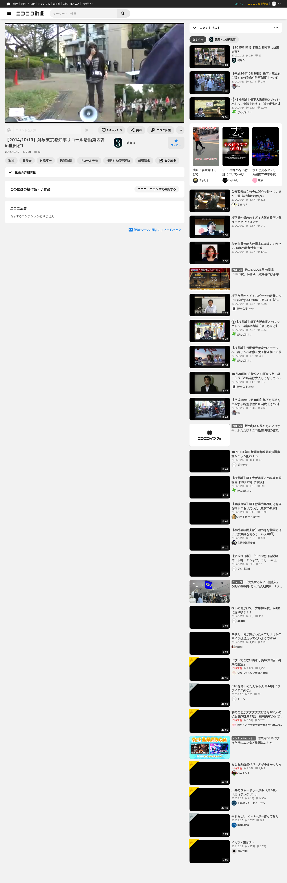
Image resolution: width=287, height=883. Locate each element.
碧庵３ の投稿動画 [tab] (225, 39)
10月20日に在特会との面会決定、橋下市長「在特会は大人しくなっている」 (256, 376)
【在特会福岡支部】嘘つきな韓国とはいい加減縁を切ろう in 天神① (257, 532)
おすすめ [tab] (198, 39)
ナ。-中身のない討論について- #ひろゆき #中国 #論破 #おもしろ (235, 172)
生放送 (32, 4)
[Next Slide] (176, 271)
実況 (65, 4)
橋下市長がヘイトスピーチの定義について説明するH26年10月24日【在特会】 (257, 298)
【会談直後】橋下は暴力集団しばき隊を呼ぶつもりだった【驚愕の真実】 (257, 506)
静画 (23, 4)
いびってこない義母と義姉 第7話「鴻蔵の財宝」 (256, 662)
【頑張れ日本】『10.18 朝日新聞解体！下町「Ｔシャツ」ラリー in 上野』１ (255, 558)
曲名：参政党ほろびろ (204, 172)
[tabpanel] (236, 454)
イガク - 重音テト (243, 842)
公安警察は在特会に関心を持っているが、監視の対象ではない (257, 194)
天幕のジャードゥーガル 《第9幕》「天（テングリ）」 (255, 792)
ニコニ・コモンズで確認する (157, 189)
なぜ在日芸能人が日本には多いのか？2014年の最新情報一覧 (257, 246)
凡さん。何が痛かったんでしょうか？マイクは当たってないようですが (257, 636)
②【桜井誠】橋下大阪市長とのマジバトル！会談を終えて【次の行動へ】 (257, 101)
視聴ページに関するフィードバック (157, 311)
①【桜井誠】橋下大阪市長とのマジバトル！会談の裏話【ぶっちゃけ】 (256, 324)
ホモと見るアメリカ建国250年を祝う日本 (264, 172)
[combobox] (83, 13)
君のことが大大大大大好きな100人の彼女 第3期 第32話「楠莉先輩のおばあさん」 (256, 714)
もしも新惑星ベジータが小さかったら (257, 764)
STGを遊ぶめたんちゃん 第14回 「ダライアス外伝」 (256, 688)
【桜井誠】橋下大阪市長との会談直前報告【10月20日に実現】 (257, 480)
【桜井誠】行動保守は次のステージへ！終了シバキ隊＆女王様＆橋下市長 (257, 350)
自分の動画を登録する (34, 232)
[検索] (123, 13)
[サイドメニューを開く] (9, 13)
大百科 (56, 4)
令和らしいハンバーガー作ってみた (255, 816)
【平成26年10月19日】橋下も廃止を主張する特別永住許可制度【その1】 (256, 75)
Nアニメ (74, 4)
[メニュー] (180, 130)
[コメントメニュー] (276, 28)
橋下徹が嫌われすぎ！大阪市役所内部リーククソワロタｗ (257, 220)
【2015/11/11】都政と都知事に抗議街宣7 (255, 49)
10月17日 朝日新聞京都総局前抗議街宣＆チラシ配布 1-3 (256, 454)
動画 (15, 4)
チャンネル (44, 4)
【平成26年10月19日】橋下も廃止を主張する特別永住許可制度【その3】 (256, 402)
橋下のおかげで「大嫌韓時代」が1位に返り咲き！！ (256, 610)
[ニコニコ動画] (30, 13)
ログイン (239, 4)
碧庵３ (130, 143)
